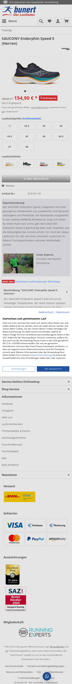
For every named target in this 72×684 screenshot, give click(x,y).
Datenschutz (46, 312)
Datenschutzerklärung (41, 355)
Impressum (62, 312)
